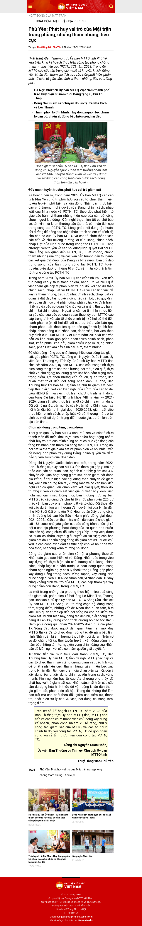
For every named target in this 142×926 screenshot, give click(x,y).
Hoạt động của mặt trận (47, 15)
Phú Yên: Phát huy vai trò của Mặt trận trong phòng (71, 769)
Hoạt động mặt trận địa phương (61, 21)
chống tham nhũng (51, 775)
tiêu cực (70, 775)
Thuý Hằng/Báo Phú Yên (49, 47)
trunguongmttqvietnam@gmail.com (74, 916)
